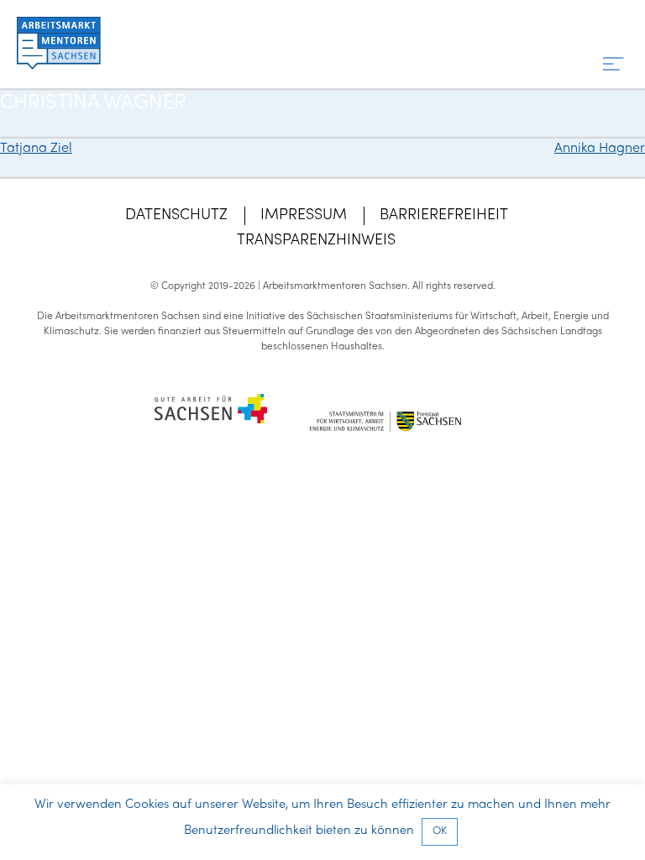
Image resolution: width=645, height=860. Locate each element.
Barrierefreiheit (444, 215)
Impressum (303, 215)
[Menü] (613, 65)
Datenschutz (176, 215)
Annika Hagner (599, 148)
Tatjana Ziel (36, 148)
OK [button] (440, 831)
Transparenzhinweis (316, 240)
